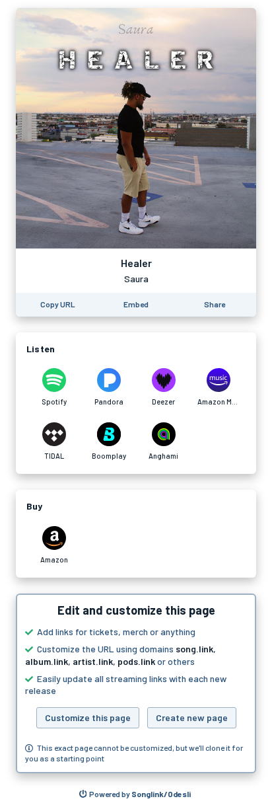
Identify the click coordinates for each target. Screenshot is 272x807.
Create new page (192, 717)
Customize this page (88, 717)
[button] (136, 683)
